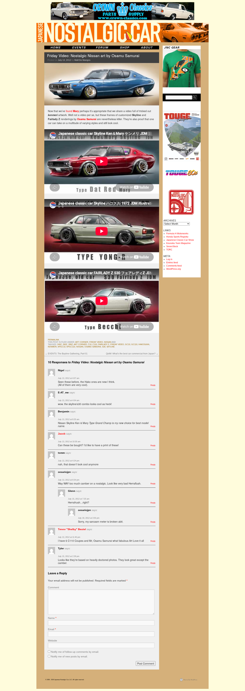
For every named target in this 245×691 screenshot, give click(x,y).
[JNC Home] (55, 47)
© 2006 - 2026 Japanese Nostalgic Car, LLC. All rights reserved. (64, 679)
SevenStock (172, 246)
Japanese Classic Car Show (180, 240)
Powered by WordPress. (190, 680)
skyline (111, 347)
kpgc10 (61, 347)
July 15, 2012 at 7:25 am (78, 499)
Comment (53, 587)
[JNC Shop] (124, 47)
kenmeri (52, 347)
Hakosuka (143, 344)
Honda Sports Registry (177, 237)
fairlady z (103, 344)
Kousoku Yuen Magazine (178, 243)
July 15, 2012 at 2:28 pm (68, 556)
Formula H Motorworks (177, 233)
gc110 (134, 344)
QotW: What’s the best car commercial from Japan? (132, 353)
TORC (169, 249)
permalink (53, 340)
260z (65, 344)
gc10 (127, 344)
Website (52, 640)
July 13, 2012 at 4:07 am (68, 378)
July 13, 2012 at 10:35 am (69, 441)
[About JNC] (147, 47)
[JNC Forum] (102, 47)
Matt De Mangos (82, 60)
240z (59, 344)
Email (52, 629)
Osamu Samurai (86, 119)
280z (70, 344)
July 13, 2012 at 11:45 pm (69, 537)
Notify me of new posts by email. (69, 656)
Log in (169, 259)
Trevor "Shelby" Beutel (72, 529)
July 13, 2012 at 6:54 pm (68, 480)
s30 (103, 347)
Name (52, 618)
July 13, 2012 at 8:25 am (68, 419)
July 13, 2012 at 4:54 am (68, 400)
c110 (95, 344)
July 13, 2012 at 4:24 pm (68, 461)
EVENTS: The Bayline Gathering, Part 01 (66, 353)
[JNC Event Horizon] (79, 47)
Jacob (61, 433)
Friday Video (96, 342)
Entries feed (172, 262)
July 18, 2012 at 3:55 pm (88, 518)
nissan (107, 342)
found (72, 111)
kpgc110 (71, 347)
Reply (153, 385)
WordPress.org (173, 269)
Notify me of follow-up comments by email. (75, 651)
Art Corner (81, 342)
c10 (89, 344)
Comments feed (174, 266)
